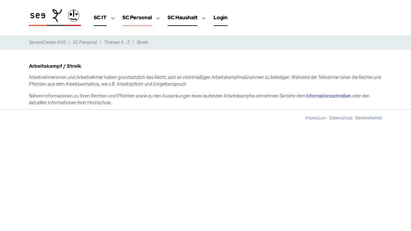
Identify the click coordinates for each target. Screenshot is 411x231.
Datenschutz (341, 118)
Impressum (316, 118)
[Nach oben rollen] (398, 218)
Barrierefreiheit (368, 118)
